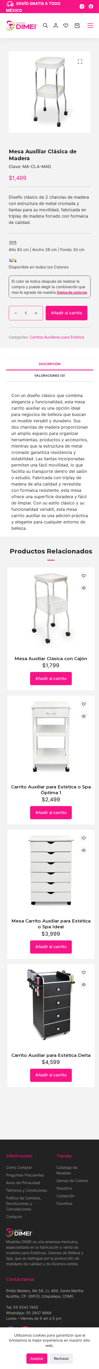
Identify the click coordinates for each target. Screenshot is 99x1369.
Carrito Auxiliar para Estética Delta (51, 1055)
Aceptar (36, 1358)
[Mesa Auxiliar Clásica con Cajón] (51, 608)
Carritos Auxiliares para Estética (57, 337)
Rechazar (61, 1358)
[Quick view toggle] (83, 588)
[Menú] (90, 25)
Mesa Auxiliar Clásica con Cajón (51, 658)
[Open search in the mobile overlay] (45, 25)
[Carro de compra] (77, 25)
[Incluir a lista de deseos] (83, 575)
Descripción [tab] (49, 364)
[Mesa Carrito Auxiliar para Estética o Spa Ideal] (51, 870)
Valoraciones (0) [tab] (49, 375)
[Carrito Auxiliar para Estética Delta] (51, 1005)
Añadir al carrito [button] (51, 678)
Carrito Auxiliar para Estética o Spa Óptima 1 (51, 789)
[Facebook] (91, 6)
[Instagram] (82, 6)
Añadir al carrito (66, 312)
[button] (80, 61)
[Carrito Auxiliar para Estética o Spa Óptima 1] (51, 736)
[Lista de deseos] (65, 25)
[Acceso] (55, 25)
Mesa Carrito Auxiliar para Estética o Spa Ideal (51, 923)
